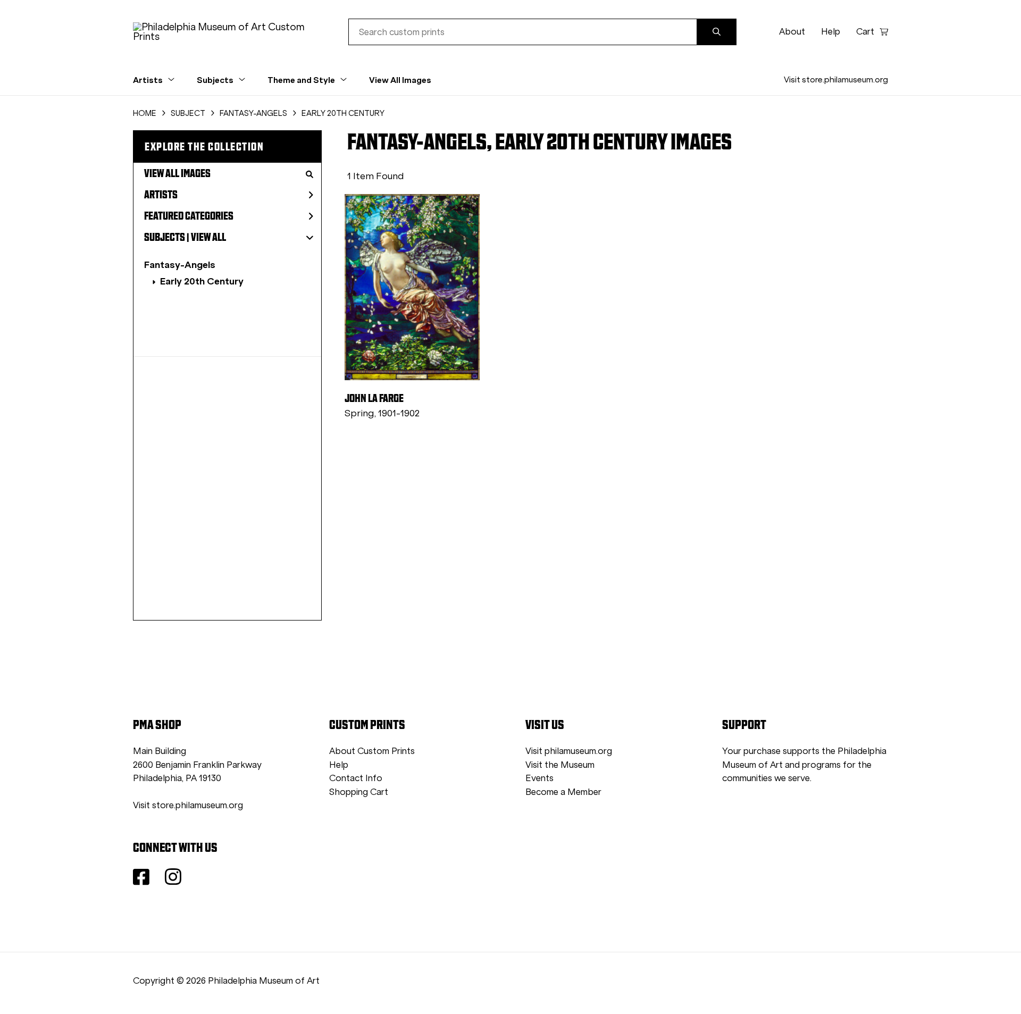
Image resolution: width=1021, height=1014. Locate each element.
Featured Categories (188, 216)
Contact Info (355, 778)
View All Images (400, 79)
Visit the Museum (560, 765)
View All (208, 237)
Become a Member (563, 792)
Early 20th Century (202, 281)
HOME (144, 113)
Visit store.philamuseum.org (836, 79)
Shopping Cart (358, 792)
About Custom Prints (372, 751)
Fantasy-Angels (179, 264)
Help (830, 32)
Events (539, 778)
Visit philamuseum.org (568, 751)
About (792, 32)
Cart (865, 32)
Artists (161, 194)
